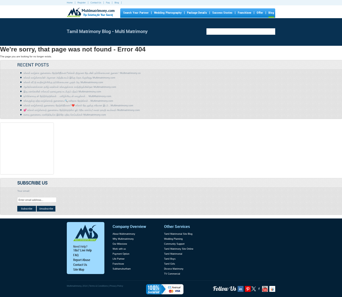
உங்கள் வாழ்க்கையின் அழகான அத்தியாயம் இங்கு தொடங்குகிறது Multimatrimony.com (69, 77)
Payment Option (121, 253)
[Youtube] (264, 290)
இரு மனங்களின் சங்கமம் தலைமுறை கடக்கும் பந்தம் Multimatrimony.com (62, 91)
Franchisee (244, 12)
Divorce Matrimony (173, 268)
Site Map (78, 269)
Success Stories (222, 12)
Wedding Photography (168, 12)
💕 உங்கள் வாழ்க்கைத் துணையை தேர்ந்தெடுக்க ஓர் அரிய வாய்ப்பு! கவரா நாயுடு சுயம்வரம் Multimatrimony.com (82, 110)
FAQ (76, 255)
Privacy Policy (116, 286)
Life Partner (119, 258)
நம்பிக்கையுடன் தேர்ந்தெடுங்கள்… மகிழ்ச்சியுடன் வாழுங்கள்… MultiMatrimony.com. (68, 96)
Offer (260, 12)
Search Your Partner (136, 12)
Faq (108, 2)
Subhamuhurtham (122, 268)
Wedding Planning (173, 239)
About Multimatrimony (124, 234)
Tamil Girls (169, 263)
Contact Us (95, 2)
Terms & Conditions (98, 286)
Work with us (119, 249)
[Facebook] (258, 290)
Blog (117, 2)
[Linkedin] (240, 290)
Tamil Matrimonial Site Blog (178, 234)
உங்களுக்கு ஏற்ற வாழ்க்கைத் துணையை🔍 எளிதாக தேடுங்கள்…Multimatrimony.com (68, 100)
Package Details (197, 12)
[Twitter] (253, 290)
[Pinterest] (247, 290)
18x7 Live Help (82, 250)
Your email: (23, 190)
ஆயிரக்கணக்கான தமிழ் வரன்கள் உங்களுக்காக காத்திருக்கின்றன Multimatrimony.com (70, 86)
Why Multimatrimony (123, 239)
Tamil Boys (170, 258)
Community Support (174, 244)
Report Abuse (81, 260)
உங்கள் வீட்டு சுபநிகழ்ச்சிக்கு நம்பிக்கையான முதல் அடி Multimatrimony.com (63, 82)
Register (81, 2)
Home (70, 2)
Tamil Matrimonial (173, 253)
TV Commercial (172, 273)
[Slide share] (271, 290)
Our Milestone (120, 244)
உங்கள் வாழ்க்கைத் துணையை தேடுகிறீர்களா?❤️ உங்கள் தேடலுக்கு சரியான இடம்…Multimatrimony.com (78, 105)
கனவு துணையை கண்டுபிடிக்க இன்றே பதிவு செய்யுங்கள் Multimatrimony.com (65, 114)
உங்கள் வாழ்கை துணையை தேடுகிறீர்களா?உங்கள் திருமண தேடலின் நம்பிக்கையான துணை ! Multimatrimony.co (82, 73)
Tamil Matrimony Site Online (178, 249)
